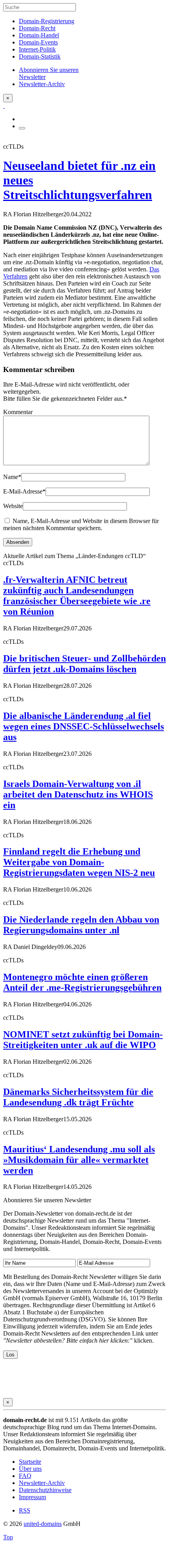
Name (12, 477)
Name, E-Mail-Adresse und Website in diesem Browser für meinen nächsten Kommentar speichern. (81, 524)
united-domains (43, 1523)
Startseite (30, 1461)
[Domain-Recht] (4, 105)
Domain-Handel (39, 35)
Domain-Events (38, 42)
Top (8, 1537)
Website (13, 506)
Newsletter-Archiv (42, 1483)
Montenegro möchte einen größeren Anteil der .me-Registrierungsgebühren (82, 982)
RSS (24, 1510)
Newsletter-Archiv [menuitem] (42, 84)
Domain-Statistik (40, 56)
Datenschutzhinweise (45, 1490)
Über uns (30, 1468)
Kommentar (18, 412)
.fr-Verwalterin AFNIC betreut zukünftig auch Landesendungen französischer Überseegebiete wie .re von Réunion (77, 596)
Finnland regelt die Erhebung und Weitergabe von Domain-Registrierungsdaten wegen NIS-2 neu (79, 862)
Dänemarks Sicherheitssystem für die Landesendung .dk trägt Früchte (78, 1097)
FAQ (25, 1475)
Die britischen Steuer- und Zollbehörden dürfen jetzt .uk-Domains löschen (84, 663)
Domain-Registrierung (46, 21)
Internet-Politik (37, 49)
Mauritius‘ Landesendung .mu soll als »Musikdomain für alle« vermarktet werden (79, 1160)
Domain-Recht (37, 28)
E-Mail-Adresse (24, 491)
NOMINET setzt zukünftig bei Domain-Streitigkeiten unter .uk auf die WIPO (83, 1039)
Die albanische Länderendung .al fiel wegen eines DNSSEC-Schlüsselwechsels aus (83, 726)
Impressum (32, 1497)
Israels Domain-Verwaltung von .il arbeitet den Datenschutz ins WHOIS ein (78, 794)
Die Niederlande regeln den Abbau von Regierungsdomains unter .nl (81, 924)
